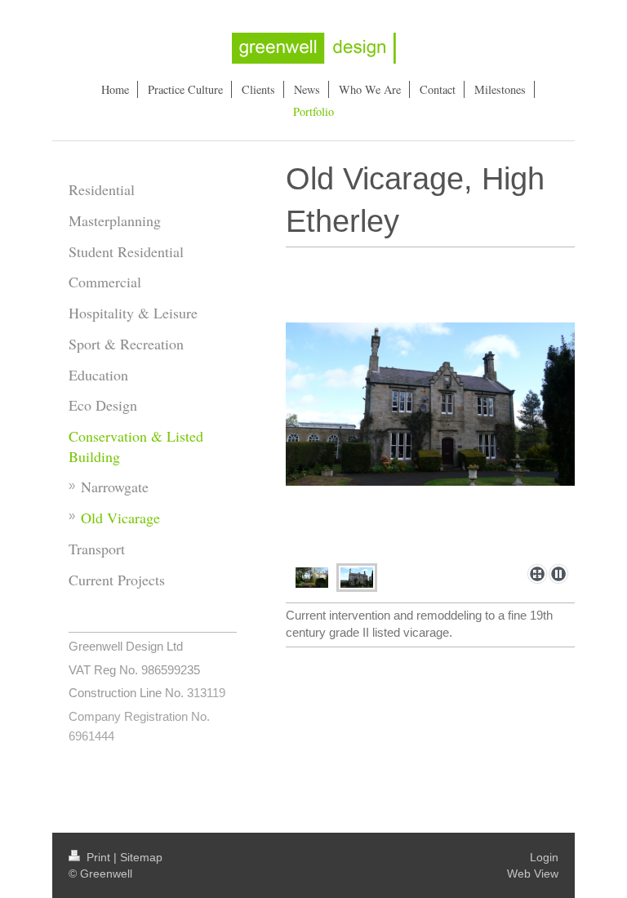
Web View (532, 873)
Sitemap (141, 857)
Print (98, 857)
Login (544, 857)
